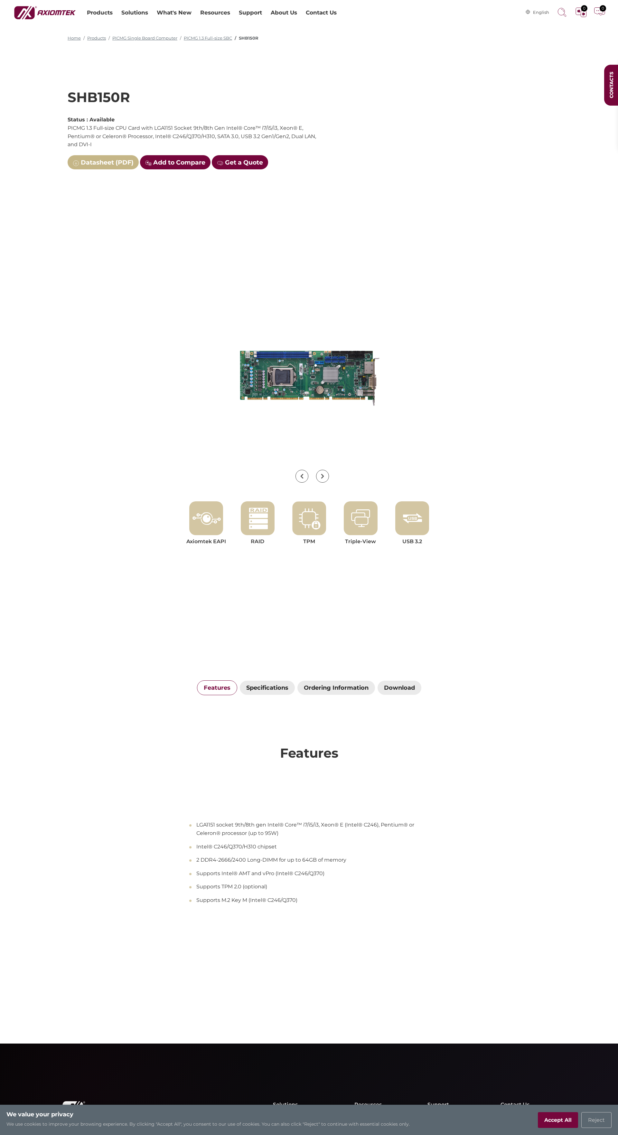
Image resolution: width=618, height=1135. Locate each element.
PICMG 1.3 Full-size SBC (208, 38)
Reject (596, 1120)
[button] (301, 476)
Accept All (558, 1120)
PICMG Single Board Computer (144, 38)
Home (74, 38)
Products (96, 38)
